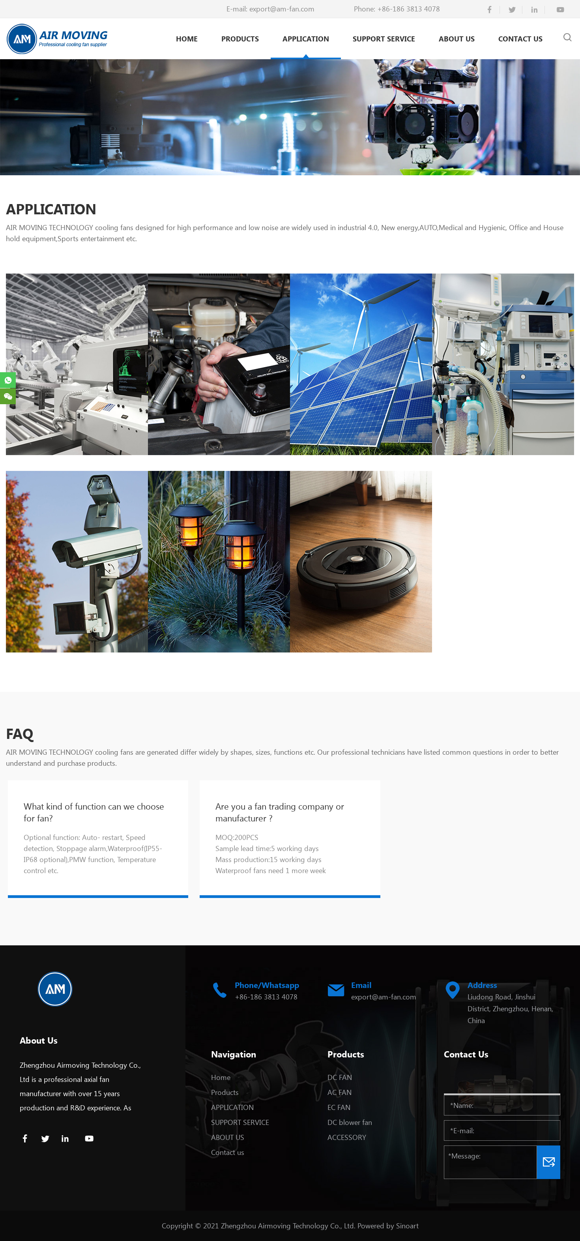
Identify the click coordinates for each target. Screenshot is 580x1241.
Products (240, 38)
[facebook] (489, 10)
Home (187, 38)
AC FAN (339, 1092)
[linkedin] (534, 10)
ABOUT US (457, 38)
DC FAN (339, 1077)
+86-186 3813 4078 (408, 8)
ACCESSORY (346, 1137)
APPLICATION (306, 38)
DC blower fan (349, 1122)
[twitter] (512, 10)
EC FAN (338, 1107)
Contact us (520, 38)
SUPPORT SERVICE (384, 38)
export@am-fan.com (281, 8)
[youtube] (560, 10)
